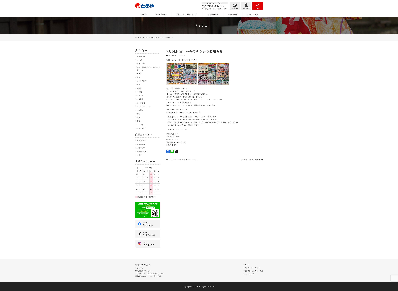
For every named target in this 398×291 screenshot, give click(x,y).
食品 (138, 114)
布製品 (139, 85)
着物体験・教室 (213, 14)
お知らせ (140, 95)
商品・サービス (161, 14)
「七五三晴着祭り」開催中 (250, 159)
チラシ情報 (141, 103)
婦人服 (139, 92)
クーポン (140, 60)
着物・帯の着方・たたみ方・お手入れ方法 (148, 68)
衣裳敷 (139, 155)
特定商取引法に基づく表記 (253, 271)
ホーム (246, 265)
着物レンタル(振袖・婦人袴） (187, 14)
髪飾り (139, 121)
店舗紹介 (143, 14)
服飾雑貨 (140, 99)
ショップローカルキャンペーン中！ (182, 159)
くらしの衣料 (141, 128)
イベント (140, 125)
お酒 (138, 77)
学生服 (139, 88)
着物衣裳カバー (142, 141)
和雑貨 (139, 74)
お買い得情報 (141, 81)
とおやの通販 (233, 14)
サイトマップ (249, 274)
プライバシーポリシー (252, 268)
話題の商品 (141, 56)
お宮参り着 (141, 148)
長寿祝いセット (142, 151)
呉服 (138, 117)
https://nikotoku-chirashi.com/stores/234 (183, 112)
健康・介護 (141, 64)
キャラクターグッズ (144, 106)
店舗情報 (140, 110)
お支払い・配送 (252, 14)
